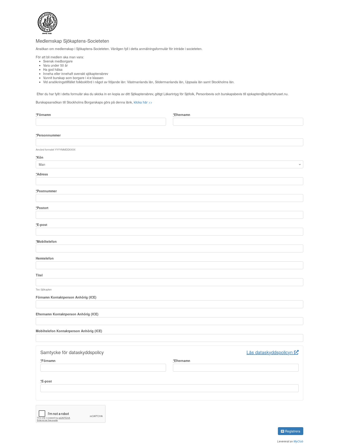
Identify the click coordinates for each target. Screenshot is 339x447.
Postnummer (46, 191)
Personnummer (48, 135)
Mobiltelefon (46, 241)
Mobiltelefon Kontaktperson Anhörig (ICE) (69, 331)
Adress (42, 174)
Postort (42, 208)
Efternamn (181, 114)
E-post (41, 224)
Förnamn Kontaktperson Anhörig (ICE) (66, 297)
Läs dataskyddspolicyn (270, 352)
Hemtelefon (45, 258)
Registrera (292, 431)
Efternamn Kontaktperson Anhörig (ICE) (67, 314)
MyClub (298, 441)
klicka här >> (143, 102)
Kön (39, 157)
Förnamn (43, 114)
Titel (39, 275)
